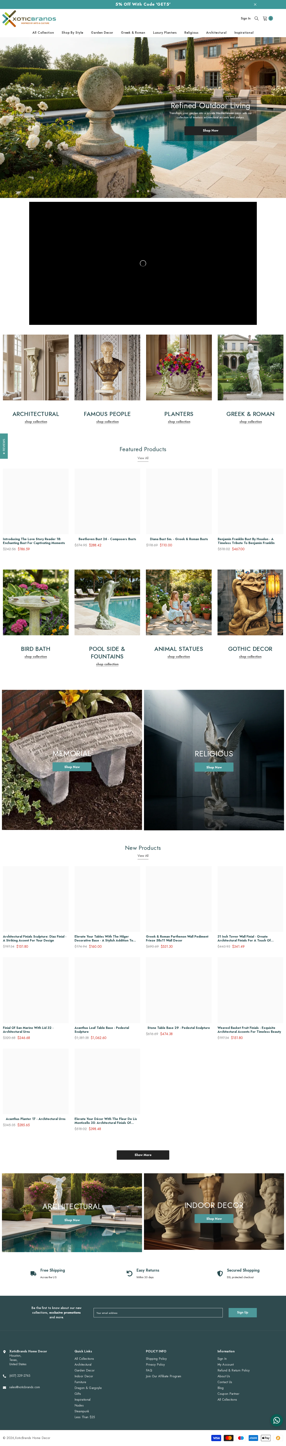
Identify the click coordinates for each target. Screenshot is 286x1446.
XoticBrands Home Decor (32, 1438)
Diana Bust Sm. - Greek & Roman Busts (179, 539)
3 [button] (148, 191)
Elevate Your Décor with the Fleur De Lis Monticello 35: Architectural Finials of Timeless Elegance (106, 1121)
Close (255, 4)
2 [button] (143, 191)
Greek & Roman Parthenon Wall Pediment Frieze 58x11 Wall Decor (177, 938)
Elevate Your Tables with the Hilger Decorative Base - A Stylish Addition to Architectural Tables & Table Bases (104, 938)
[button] (18, 114)
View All (143, 458)
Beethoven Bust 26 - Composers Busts (107, 539)
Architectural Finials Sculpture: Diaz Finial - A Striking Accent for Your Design (34, 938)
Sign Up (242, 1312)
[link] (36, 367)
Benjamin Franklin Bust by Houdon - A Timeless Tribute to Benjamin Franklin (246, 541)
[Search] (256, 18)
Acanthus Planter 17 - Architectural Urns (36, 1119)
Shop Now (210, 134)
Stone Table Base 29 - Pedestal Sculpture (178, 1028)
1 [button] (138, 191)
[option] (143, 117)
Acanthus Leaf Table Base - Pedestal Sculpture (102, 1030)
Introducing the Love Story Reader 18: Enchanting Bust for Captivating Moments (34, 541)
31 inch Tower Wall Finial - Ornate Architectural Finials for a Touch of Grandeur (244, 938)
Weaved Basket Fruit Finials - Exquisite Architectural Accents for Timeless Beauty (249, 1030)
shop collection (36, 421)
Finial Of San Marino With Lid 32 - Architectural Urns (28, 1030)
